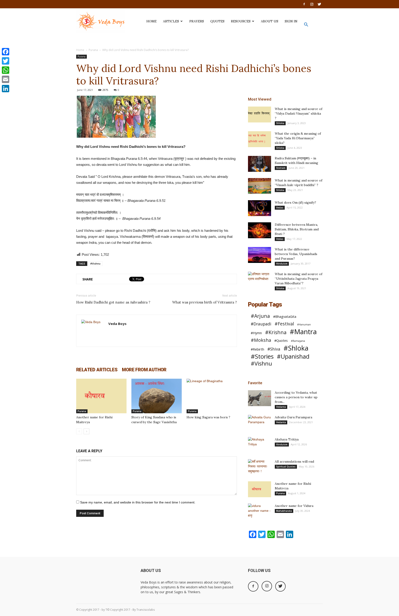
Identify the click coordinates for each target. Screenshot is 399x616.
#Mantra (303, 331)
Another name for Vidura (294, 506)
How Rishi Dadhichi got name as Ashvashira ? (113, 302)
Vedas (279, 207)
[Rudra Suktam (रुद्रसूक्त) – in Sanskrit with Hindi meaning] (259, 164)
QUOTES (217, 21)
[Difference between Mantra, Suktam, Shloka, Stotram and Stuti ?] (259, 230)
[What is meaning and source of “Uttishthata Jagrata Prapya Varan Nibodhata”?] (259, 280)
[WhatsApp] (5, 70)
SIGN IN (291, 21)
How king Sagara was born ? (208, 417)
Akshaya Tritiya (287, 439)
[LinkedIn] (5, 88)
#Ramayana (298, 340)
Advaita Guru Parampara (293, 417)
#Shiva (273, 349)
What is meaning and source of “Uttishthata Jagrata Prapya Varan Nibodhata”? (298, 278)
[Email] (5, 79)
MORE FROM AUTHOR (144, 369)
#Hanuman (304, 324)
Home (80, 50)
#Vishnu (95, 263)
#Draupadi (261, 323)
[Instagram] (311, 4)
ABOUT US (269, 21)
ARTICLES (171, 21)
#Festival (284, 323)
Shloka (280, 123)
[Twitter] (319, 4)
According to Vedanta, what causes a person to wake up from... (296, 397)
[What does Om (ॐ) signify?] (259, 208)
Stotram (280, 168)
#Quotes (281, 340)
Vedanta (281, 406)
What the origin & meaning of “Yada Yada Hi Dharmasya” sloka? (298, 138)
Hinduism (281, 263)
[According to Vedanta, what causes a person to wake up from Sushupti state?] (259, 398)
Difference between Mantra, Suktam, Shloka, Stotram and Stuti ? (297, 229)
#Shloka (296, 348)
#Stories (262, 356)
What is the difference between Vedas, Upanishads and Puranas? (296, 254)
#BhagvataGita (284, 316)
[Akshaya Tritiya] (259, 445)
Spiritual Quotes (286, 466)
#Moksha (261, 340)
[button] (306, 25)
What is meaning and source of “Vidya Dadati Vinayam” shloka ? (298, 113)
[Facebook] (304, 4)
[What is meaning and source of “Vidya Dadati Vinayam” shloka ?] (259, 114)
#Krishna (276, 332)
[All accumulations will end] (259, 467)
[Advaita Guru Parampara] (259, 423)
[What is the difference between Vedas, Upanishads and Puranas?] (259, 255)
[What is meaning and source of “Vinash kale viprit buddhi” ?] (259, 186)
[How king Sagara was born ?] (212, 396)
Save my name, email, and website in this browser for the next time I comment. (137, 502)
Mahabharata (284, 510)
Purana (93, 50)
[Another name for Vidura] (259, 511)
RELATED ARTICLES (96, 369)
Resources (241, 21)
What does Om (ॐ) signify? (295, 202)
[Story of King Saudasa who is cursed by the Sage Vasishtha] (156, 396)
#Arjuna (260, 315)
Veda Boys (117, 323)
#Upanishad (293, 356)
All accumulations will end (294, 461)
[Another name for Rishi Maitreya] (101, 396)
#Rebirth (257, 349)
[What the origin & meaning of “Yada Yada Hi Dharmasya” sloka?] (259, 139)
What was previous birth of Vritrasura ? (204, 302)
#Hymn (256, 332)
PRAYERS (196, 21)
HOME (151, 21)
